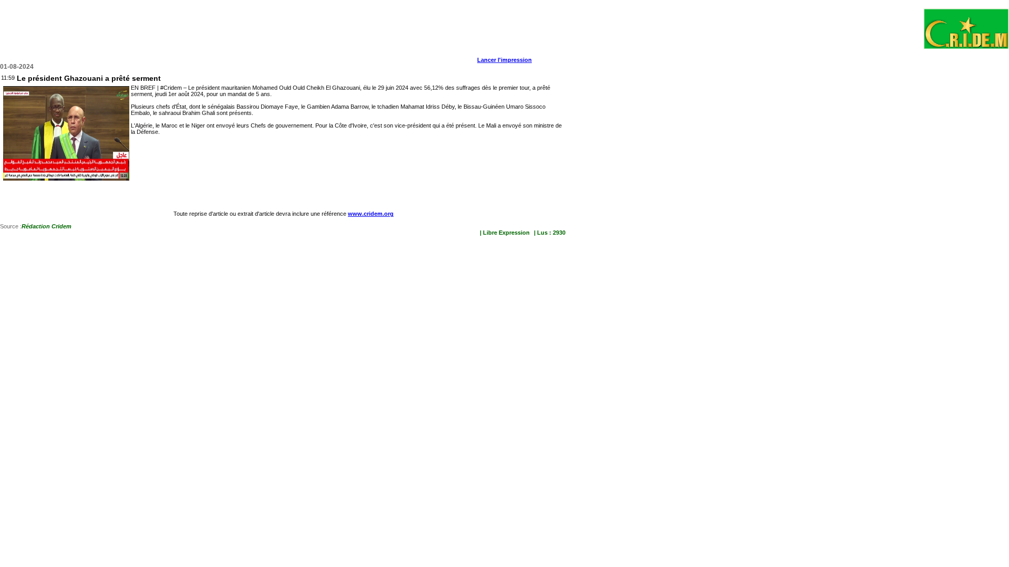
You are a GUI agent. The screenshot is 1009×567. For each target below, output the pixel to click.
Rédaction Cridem (46, 226)
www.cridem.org (371, 214)
